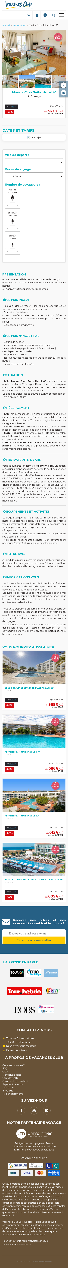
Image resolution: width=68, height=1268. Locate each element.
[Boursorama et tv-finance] (46, 1009)
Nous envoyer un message (21, 1046)
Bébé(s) (12, 237)
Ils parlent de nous (12, 1084)
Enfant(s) (12, 214)
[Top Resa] (53, 991)
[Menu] (61, 15)
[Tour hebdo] (24, 991)
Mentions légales (11, 1074)
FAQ (4, 1068)
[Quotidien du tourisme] (51, 973)
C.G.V (5, 1071)
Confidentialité (10, 1078)
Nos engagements (12, 1093)
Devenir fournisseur (17, 1050)
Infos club (7, 1090)
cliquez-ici (25, 1244)
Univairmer (8, 1087)
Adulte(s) (12, 191)
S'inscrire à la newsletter (34, 940)
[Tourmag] (17, 973)
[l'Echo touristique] (33, 973)
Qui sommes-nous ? (13, 1065)
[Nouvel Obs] (24, 1010)
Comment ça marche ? (15, 1081)
